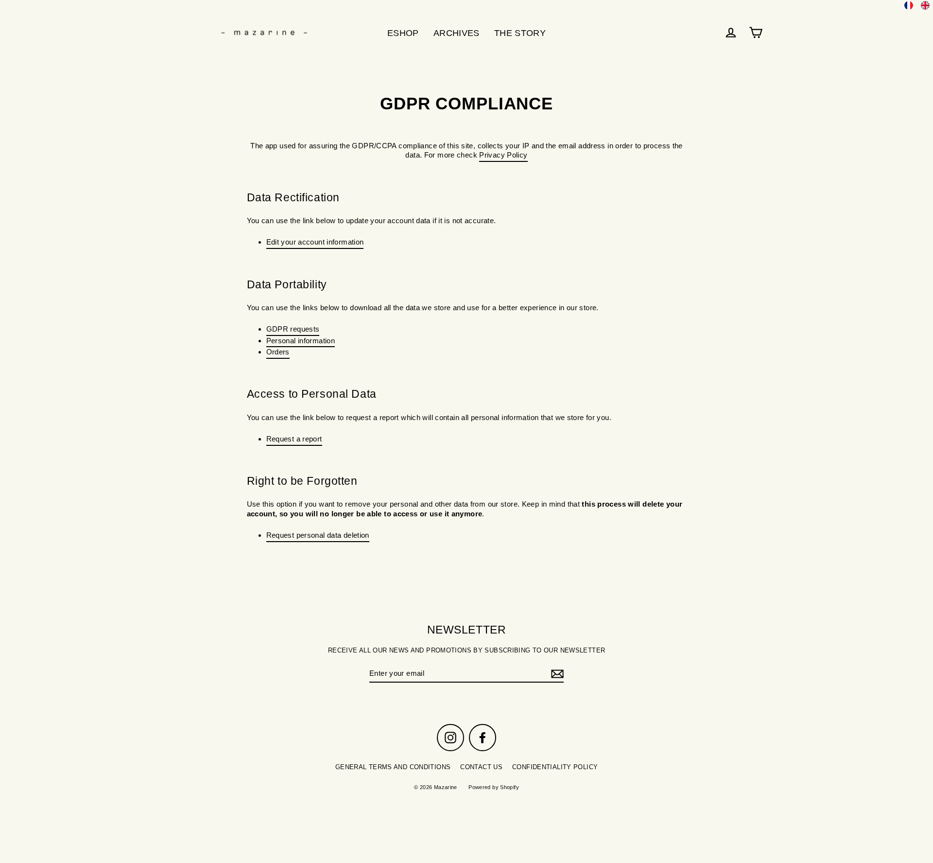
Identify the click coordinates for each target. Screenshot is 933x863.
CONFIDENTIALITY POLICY (555, 767)
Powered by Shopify (493, 787)
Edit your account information (315, 242)
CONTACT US (481, 767)
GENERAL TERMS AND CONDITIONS (393, 767)
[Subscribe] (556, 674)
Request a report (294, 439)
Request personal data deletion (317, 535)
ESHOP (403, 33)
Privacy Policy (503, 155)
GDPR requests (293, 329)
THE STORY (520, 33)
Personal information (300, 340)
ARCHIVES (456, 33)
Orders (278, 352)
